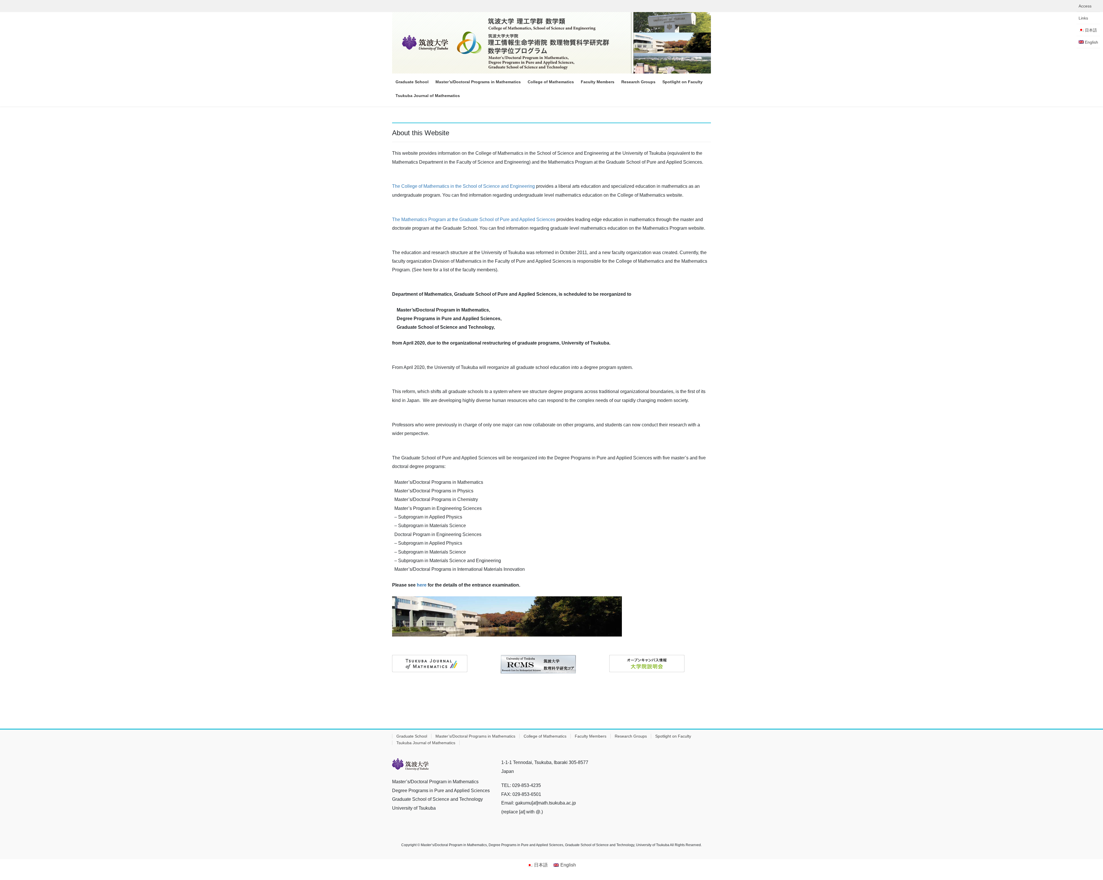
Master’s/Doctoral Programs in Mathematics (475, 736)
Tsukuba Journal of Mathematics (425, 742)
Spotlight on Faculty (673, 736)
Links (1083, 18)
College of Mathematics (545, 736)
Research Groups (631, 736)
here (422, 585)
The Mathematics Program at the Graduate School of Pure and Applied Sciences (473, 219)
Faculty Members (590, 736)
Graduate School (411, 736)
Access (1085, 6)
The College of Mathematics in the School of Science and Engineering (463, 186)
